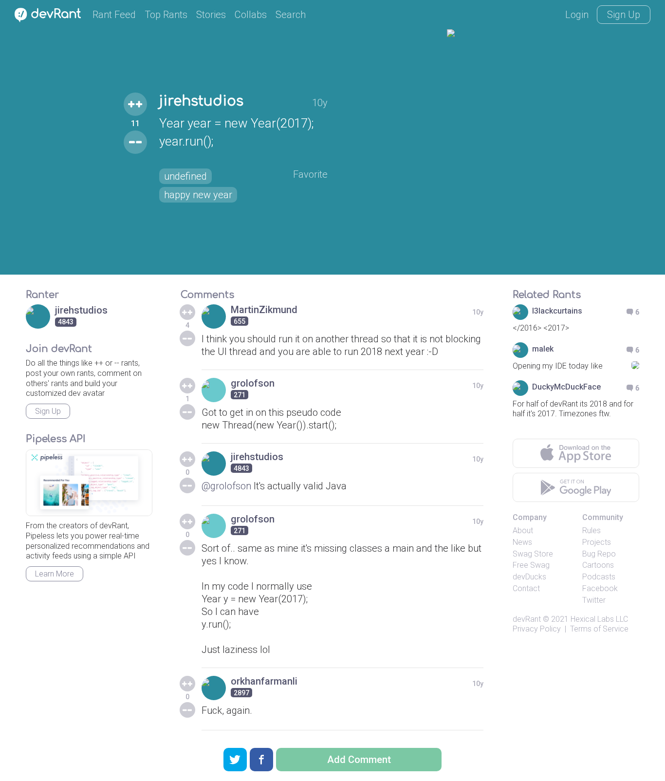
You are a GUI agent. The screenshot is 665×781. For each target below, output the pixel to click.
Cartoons (598, 565)
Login (577, 14)
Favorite (310, 174)
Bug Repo (599, 553)
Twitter (594, 600)
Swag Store (533, 553)
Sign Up (623, 14)
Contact (526, 588)
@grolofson (226, 486)
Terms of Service (599, 628)
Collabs (251, 14)
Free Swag (531, 565)
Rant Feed (114, 14)
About (523, 530)
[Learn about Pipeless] (89, 482)
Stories (211, 14)
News (522, 542)
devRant (527, 619)
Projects (596, 542)
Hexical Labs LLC (599, 619)
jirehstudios (201, 101)
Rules (591, 530)
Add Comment (359, 759)
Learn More (54, 573)
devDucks (529, 576)
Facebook (600, 588)
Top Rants (166, 14)
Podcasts (598, 576)
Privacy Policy (537, 628)
